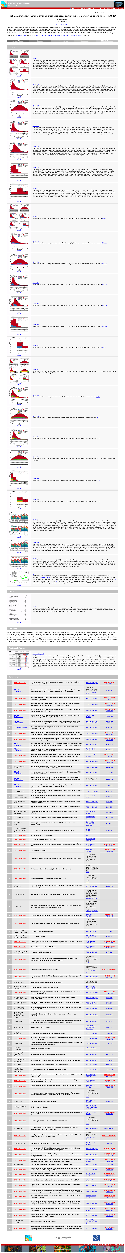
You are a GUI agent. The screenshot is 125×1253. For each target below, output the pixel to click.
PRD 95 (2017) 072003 (90, 716)
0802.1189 (109, 931)
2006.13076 (109, 750)
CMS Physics (93, 8)
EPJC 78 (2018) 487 (92, 722)
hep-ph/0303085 (109, 1128)
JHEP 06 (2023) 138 (92, 772)
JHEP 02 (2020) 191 (92, 739)
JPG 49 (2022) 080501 (90, 830)
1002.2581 (109, 1008)
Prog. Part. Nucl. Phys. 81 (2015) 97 (91, 987)
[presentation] (105, 16)
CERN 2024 (95, 1244)
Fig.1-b (104, 263)
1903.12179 (109, 1039)
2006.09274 (109, 744)
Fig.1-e (104, 326)
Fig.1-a (104, 243)
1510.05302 (109, 1210)
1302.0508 (109, 683)
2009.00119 (109, 1181)
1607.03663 (109, 942)
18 (115, 579)
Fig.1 (103, 218)
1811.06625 (109, 1149)
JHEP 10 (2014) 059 (92, 952)
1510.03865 (109, 1143)
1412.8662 (109, 1229)
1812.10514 (109, 1175)
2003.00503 (109, 947)
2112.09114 (109, 762)
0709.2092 (109, 1003)
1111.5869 (109, 791)
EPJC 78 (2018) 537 (92, 1069)
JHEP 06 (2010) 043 (92, 1008)
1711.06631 (109, 1069)
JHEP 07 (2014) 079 (92, 1021)
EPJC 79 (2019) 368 (92, 733)
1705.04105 (109, 1164)
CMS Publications (107, 41)
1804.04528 (109, 1081)
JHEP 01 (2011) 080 (92, 977)
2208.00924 (109, 1204)
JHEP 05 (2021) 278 (92, 1060)
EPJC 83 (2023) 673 (92, 886)
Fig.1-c (104, 284)
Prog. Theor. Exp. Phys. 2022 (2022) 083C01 (91, 1107)
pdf (20, 76)
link (87, 835)
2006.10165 (109, 845)
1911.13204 (109, 740)
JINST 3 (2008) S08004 (90, 839)
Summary (40, 41)
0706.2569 (109, 1043)
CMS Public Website (82, 8)
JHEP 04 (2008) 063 (92, 931)
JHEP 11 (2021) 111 (92, 1185)
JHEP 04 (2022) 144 (92, 761)
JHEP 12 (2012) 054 (92, 802)
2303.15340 (109, 785)
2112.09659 (109, 1197)
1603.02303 (109, 711)
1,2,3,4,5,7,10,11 (45, 577)
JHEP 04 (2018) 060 (92, 1155)
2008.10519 (109, 1101)
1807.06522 (109, 1114)
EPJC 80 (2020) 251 (92, 1064)
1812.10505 (109, 734)
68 (56, 581)
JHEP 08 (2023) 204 (62, 24)
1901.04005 (109, 817)
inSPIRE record (49, 35)
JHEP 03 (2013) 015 (92, 1015)
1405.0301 (109, 1021)
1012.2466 (109, 977)
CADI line (79, 35)
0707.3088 (109, 998)
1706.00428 (109, 1033)
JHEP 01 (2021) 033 (92, 744)
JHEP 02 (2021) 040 (92, 1054)
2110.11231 (109, 1192)
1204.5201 (109, 796)
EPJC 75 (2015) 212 (92, 1228)
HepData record (60, 35)
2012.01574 (109, 1054)
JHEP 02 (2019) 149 (92, 1149)
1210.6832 (109, 807)
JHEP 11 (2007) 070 (92, 1003)
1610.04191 (109, 1161)
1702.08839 (109, 716)
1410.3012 (109, 1027)
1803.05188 (109, 727)
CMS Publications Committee (114, 8)
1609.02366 (109, 851)
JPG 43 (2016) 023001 (90, 1143)
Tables (21, 41)
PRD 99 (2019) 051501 (90, 817)
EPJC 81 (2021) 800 (92, 992)
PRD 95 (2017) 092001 (90, 1160)
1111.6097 (109, 936)
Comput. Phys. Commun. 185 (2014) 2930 (90, 823)
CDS (87, 862)
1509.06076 (109, 699)
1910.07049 (109, 1064)
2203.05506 (109, 830)
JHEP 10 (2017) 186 (92, 1164)
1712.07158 (109, 1087)
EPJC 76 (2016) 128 (92, 698)
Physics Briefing (70, 35)
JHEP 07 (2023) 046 (92, 1203)
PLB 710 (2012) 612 (92, 791)
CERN (14, 5)
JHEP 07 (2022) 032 (92, 1191)
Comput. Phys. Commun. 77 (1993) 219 (92, 1221)
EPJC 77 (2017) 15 (92, 704)
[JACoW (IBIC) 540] (92, 911)
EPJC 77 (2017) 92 (92, 1169)
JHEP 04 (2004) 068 (92, 1128)
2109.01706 (109, 1186)
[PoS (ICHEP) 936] (91, 898)
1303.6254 (109, 812)
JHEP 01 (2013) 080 (92, 807)
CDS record (40, 35)
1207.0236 (109, 802)
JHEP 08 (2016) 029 (92, 710)
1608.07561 (109, 1170)
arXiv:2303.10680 (20, 35)
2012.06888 (109, 1076)
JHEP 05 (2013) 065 (92, 683)
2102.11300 (109, 1060)
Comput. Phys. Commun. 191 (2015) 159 (90, 1027)
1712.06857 (109, 722)
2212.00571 (109, 779)
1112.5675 (109, 823)
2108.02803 (109, 756)
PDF (33, 35)
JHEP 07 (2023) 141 (92, 785)
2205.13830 (109, 767)
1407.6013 (109, 952)
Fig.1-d (104, 305)
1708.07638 (109, 1155)
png (17, 76)
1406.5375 (109, 690)
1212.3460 (109, 1015)
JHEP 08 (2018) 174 (92, 727)
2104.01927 (109, 993)
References (84, 41)
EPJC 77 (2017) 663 (92, 1033)
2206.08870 (109, 886)
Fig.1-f (104, 347)
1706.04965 (109, 916)
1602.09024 (109, 705)
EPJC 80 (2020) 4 (91, 1038)
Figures (15, 41)
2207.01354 (109, 772)
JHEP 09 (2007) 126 (92, 998)
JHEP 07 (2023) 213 (92, 767)
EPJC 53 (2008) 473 (92, 1043)
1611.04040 (109, 1216)
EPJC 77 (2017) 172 (92, 1215)
